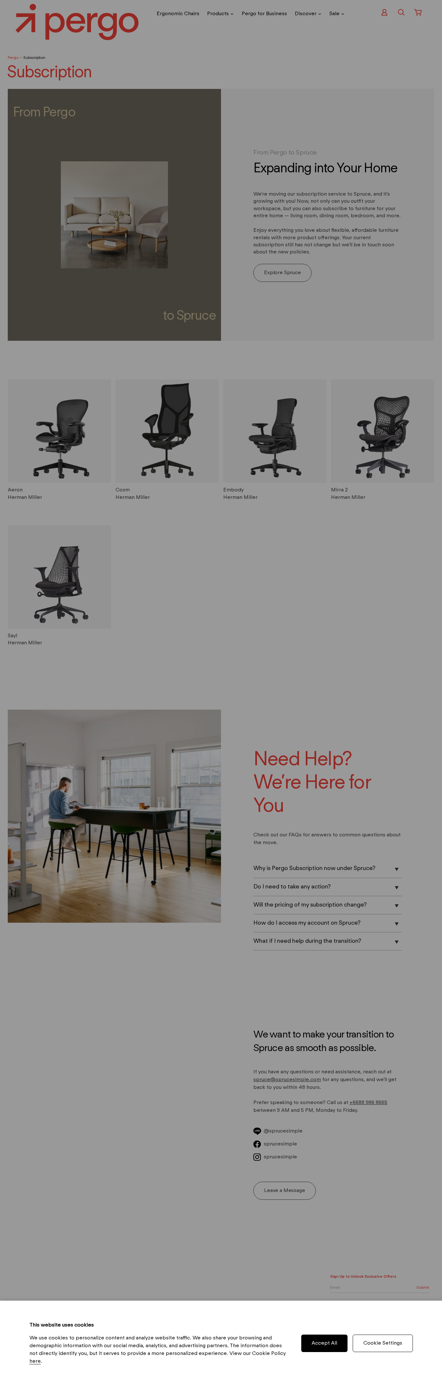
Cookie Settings (382, 1343)
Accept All (324, 1343)
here (35, 1361)
